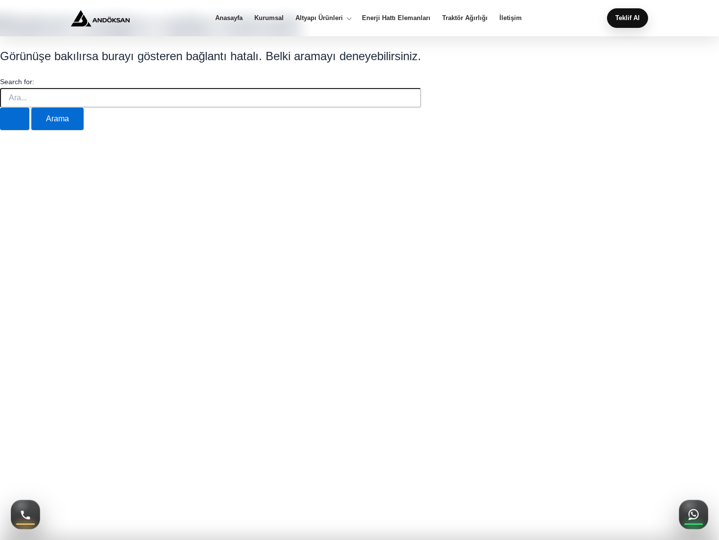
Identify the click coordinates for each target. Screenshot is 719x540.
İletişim (510, 18)
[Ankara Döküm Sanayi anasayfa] (100, 18)
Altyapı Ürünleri (319, 18)
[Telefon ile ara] (25, 514)
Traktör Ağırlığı (465, 18)
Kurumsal (269, 18)
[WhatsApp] (693, 514)
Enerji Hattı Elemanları (396, 18)
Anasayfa (229, 18)
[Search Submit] (14, 119)
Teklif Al (627, 18)
